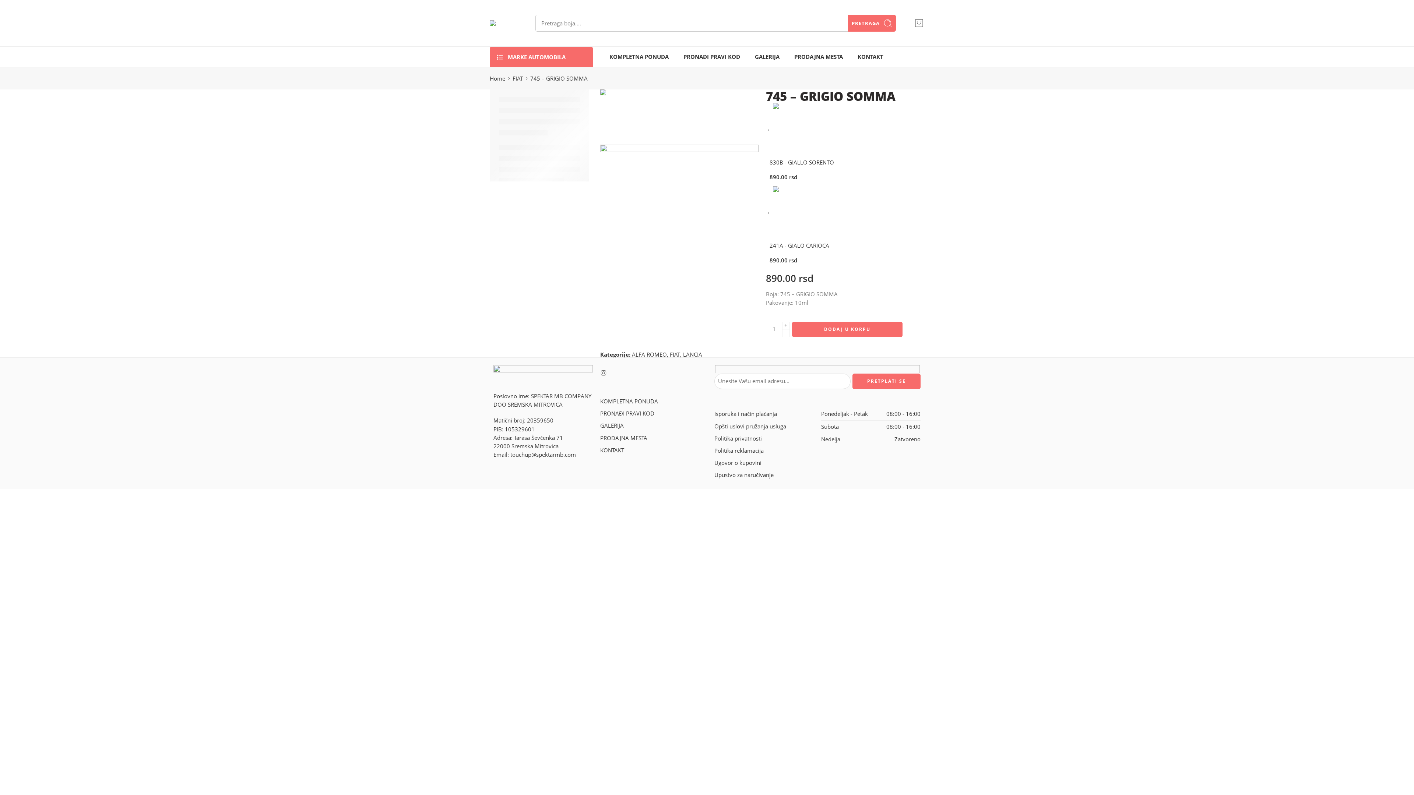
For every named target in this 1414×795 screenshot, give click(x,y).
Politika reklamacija (739, 450)
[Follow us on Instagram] (603, 373)
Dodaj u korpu (847, 329)
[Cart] (919, 23)
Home (497, 78)
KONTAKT (870, 56)
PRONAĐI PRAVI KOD (711, 56)
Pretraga (866, 23)
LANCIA (692, 354)
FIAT (518, 78)
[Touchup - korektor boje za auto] (503, 23)
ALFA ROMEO (649, 354)
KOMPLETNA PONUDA (639, 56)
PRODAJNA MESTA (818, 56)
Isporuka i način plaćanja (745, 413)
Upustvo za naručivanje (744, 474)
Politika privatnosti (738, 438)
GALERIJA (767, 56)
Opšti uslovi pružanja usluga (750, 426)
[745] (627, 116)
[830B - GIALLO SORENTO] (768, 130)
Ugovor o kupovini (737, 462)
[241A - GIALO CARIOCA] (768, 213)
